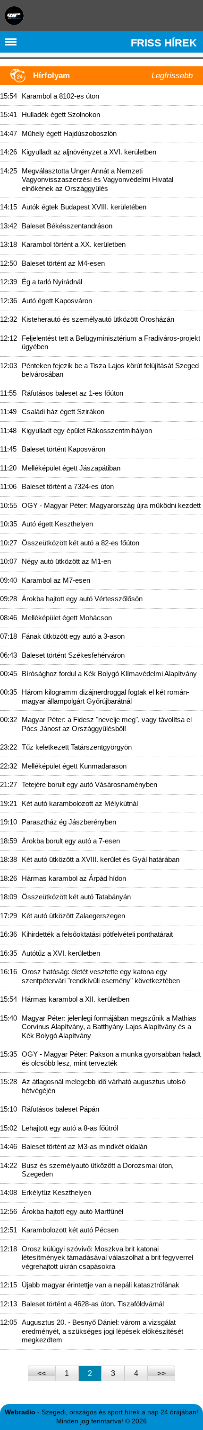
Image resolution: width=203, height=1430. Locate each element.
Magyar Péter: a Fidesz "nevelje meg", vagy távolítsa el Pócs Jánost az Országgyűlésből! (107, 723)
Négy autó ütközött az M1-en (66, 561)
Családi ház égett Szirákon (63, 411)
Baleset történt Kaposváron (63, 449)
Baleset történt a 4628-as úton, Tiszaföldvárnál (93, 1304)
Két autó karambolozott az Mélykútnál (80, 803)
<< (41, 1373)
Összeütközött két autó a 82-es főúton (80, 543)
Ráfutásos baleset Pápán (60, 1109)
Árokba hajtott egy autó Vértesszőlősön (82, 599)
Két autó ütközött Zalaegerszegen (73, 916)
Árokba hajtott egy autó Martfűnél (72, 1211)
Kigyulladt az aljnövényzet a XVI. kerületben (89, 152)
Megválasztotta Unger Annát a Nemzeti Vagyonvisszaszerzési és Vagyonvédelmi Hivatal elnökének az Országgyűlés (97, 179)
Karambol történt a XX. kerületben (74, 244)
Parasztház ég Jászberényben (69, 822)
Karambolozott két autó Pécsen (70, 1230)
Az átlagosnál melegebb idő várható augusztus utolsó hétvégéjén (104, 1085)
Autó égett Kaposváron (57, 301)
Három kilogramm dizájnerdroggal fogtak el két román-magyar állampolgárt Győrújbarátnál (105, 696)
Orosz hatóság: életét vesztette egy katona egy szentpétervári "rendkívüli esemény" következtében (101, 976)
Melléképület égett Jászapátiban (71, 468)
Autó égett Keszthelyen (57, 524)
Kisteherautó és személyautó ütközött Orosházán (98, 319)
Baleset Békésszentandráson (67, 226)
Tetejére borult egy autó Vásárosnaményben (89, 784)
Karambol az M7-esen (56, 580)
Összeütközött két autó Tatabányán (76, 897)
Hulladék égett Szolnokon (61, 114)
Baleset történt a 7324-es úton (68, 486)
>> (161, 1373)
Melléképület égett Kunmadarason (74, 766)
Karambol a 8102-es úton (60, 96)
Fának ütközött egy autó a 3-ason (73, 636)
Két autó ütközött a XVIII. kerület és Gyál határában (100, 859)
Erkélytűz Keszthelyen (56, 1192)
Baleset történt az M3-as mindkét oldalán (84, 1146)
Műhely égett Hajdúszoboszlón (69, 133)
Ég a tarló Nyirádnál (52, 282)
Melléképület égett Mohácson (67, 618)
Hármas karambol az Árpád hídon (74, 878)
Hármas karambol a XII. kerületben (75, 999)
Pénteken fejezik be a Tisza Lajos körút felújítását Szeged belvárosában (110, 370)
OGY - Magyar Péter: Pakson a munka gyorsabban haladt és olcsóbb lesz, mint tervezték (111, 1058)
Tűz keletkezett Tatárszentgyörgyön (77, 747)
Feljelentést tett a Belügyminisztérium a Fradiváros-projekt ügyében (111, 342)
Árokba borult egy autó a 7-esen (71, 841)
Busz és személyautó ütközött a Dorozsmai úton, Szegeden (98, 1169)
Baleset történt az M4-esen (63, 263)
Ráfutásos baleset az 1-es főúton (72, 393)
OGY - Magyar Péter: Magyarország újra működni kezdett (111, 505)
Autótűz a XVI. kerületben (61, 953)
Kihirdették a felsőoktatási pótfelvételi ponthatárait (97, 934)
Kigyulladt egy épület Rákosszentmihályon (87, 430)
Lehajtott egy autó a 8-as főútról (70, 1128)
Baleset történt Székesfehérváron (73, 655)
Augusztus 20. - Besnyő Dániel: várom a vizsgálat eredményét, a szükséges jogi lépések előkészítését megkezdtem (102, 1331)
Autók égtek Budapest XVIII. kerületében (84, 207)
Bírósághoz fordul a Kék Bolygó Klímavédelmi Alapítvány (109, 674)
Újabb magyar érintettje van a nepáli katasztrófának (100, 1285)
